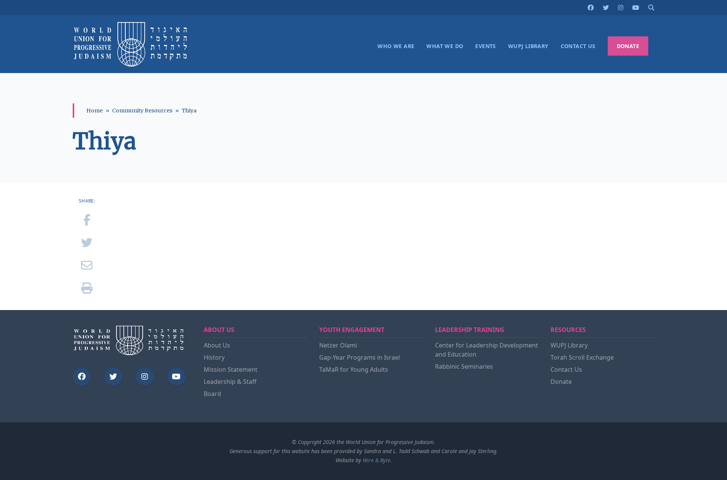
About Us (217, 345)
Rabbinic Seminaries (464, 366)
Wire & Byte (376, 460)
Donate (561, 381)
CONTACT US (578, 46)
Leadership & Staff (230, 381)
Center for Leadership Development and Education (486, 349)
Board (212, 394)
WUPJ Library (569, 345)
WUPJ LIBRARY (528, 46)
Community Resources (142, 110)
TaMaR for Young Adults (353, 369)
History (214, 357)
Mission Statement (230, 369)
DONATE (628, 46)
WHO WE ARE (396, 46)
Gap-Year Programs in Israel (359, 357)
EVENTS (485, 46)
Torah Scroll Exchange (582, 357)
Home (94, 110)
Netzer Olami (338, 345)
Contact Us (566, 369)
